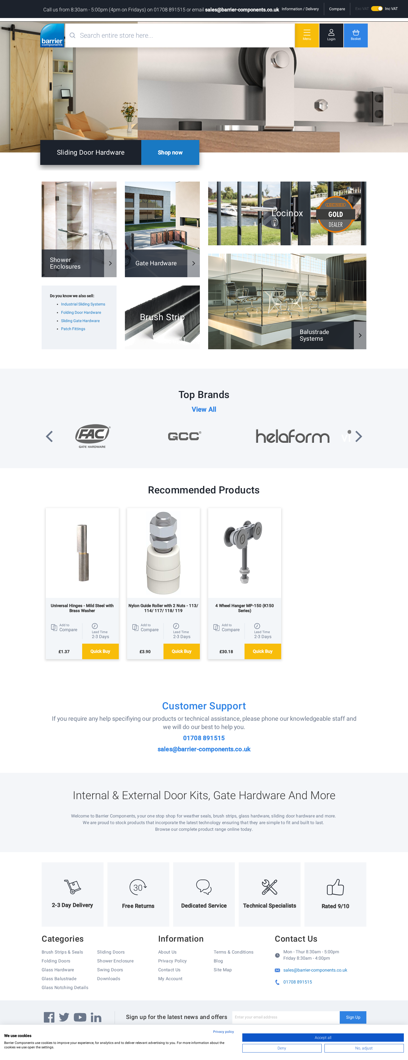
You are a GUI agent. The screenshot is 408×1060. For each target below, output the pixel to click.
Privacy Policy (172, 961)
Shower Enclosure (115, 961)
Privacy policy (223, 1032)
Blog (218, 961)
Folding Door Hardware (81, 312)
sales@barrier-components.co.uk (242, 9)
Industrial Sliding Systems (83, 304)
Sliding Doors (111, 952)
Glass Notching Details (65, 987)
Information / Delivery (300, 9)
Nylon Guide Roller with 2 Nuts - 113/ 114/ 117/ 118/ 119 (163, 608)
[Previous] (49, 437)
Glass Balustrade (59, 978)
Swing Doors (110, 969)
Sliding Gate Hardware (80, 320)
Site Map (223, 969)
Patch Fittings (73, 329)
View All (204, 409)
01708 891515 (204, 738)
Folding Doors (56, 961)
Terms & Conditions (234, 952)
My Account (170, 978)
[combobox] (186, 35)
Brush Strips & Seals (62, 952)
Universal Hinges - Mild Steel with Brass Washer (82, 608)
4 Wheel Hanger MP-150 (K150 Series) (244, 608)
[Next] (358, 437)
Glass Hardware (58, 969)
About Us (167, 952)
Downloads (108, 978)
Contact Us (169, 969)
